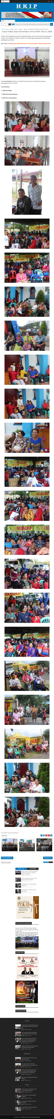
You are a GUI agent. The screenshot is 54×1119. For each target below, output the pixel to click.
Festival (6, 29)
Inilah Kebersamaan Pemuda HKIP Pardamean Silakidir (26, 846)
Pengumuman (33, 868)
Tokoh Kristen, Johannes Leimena (29, 1107)
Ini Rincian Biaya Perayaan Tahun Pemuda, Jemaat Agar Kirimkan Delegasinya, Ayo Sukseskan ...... (29, 1040)
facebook (46, 862)
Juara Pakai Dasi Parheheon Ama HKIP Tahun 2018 (9, 847)
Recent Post (21, 868)
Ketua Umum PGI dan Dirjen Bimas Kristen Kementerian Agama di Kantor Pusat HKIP (29, 873)
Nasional (11, 29)
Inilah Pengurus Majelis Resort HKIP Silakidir (43, 847)
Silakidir (25, 29)
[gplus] (49, 1)
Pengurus (20, 29)
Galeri (30, 24)
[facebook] (51, 1)
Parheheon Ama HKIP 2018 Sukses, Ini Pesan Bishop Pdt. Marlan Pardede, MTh (29, 43)
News (16, 29)
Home (3, 29)
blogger (51, 862)
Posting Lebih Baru (7, 858)
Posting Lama (48, 858)
